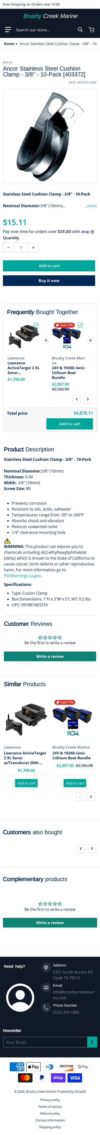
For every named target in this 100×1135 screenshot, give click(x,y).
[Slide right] (88, 399)
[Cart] (92, 30)
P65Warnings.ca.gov (22, 575)
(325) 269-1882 (66, 1012)
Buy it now (49, 280)
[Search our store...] (80, 29)
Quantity (11, 238)
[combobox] (49, 29)
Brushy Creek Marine (41, 1091)
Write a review (50, 656)
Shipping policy (50, 1127)
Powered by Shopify (71, 1091)
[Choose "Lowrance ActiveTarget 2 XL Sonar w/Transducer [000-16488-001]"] (35, 325)
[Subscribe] (92, 1042)
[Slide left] (77, 399)
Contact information (50, 1120)
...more (90, 205)
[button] (8, 30)
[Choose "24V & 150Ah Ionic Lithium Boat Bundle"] (80, 325)
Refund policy (50, 1113)
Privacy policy (50, 1100)
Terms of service (50, 1106)
